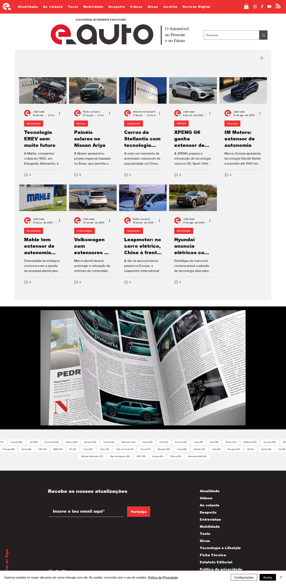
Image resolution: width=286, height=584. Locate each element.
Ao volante (209, 505)
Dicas (205, 541)
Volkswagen (84, 230)
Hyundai (271, 442)
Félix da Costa (126, 449)
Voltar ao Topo (7, 563)
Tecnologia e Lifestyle (216, 548)
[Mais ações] (60, 113)
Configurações (244, 577)
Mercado (165, 449)
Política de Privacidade (163, 577)
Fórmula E (53, 442)
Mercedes (129, 442)
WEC (44, 449)
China (89, 449)
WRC (142, 456)
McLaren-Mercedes (93, 456)
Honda (146, 449)
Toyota (110, 442)
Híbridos (232, 123)
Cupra (183, 449)
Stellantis (251, 442)
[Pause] (46, 422)
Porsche (182, 442)
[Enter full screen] (240, 422)
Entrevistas (210, 519)
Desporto (208, 512)
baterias (201, 449)
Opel (217, 449)
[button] (246, 6)
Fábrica (177, 456)
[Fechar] (280, 577)
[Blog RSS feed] (278, 6)
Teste (205, 533)
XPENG (181, 123)
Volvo (106, 449)
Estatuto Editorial (216, 562)
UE (251, 449)
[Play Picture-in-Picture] (233, 422)
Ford (165, 442)
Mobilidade (34, 123)
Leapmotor (133, 123)
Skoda (28, 449)
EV (74, 449)
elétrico (73, 442)
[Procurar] (263, 35)
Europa (159, 456)
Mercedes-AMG (198, 456)
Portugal (10, 449)
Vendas (17, 442)
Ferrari (149, 442)
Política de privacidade (216, 569)
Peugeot (235, 449)
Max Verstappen (121, 456)
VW (35, 442)
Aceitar (267, 577)
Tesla (200, 442)
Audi (215, 442)
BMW (59, 449)
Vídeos (206, 498)
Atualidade (210, 491)
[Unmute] (53, 422)
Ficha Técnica (213, 555)
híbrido (267, 449)
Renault (91, 442)
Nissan (81, 123)
